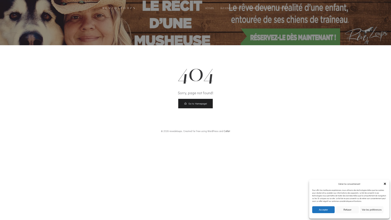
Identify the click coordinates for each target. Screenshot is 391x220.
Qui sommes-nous (230, 8)
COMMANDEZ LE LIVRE (259, 8)
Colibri (227, 131)
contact (283, 8)
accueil (209, 8)
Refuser (347, 209)
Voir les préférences (372, 209)
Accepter (323, 209)
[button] (384, 183)
